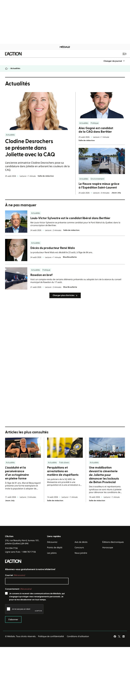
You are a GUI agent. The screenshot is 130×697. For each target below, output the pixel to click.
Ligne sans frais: (20, 552)
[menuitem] (114, 61)
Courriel (15, 575)
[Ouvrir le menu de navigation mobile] (125, 54)
